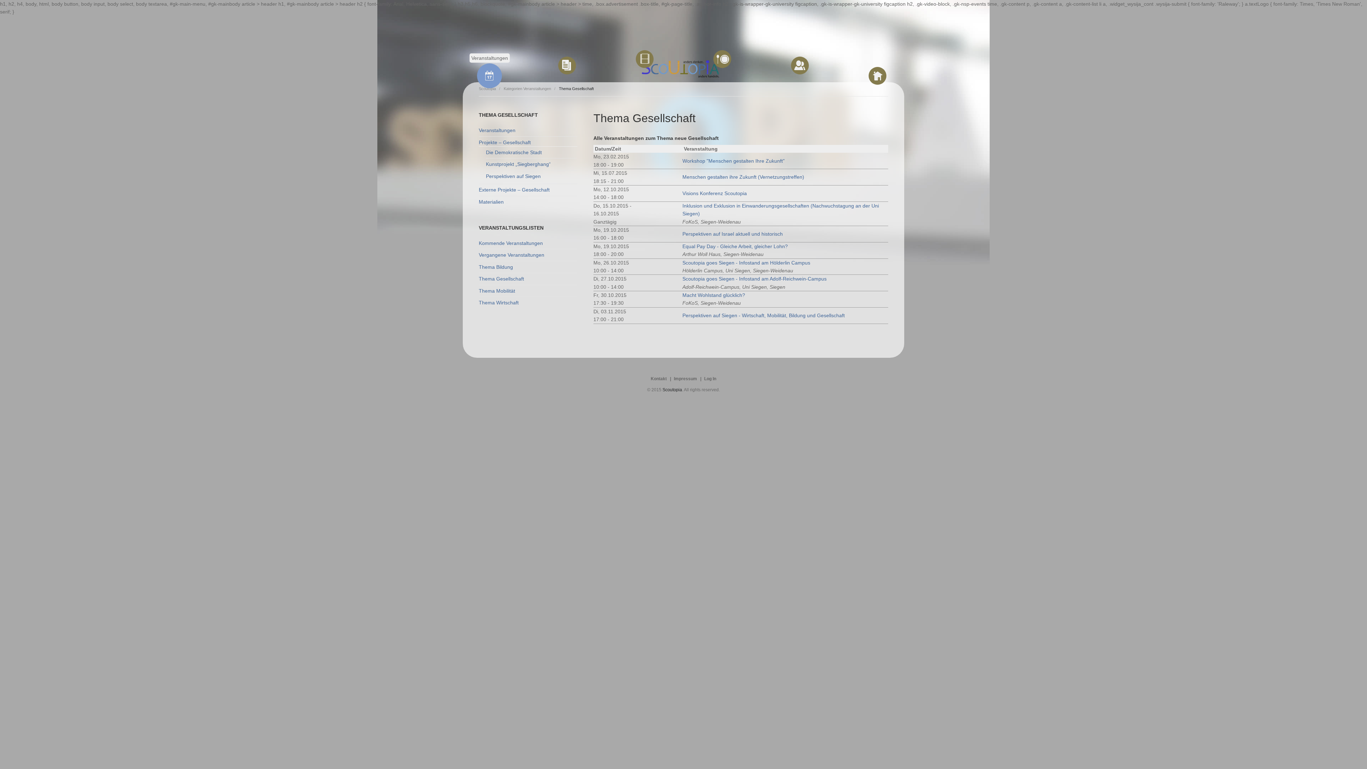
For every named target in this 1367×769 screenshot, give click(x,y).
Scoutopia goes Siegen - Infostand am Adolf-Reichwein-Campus (754, 279)
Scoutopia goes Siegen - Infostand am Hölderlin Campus (746, 263)
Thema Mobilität (497, 291)
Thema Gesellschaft (501, 279)
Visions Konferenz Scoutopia (714, 193)
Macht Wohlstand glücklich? (713, 295)
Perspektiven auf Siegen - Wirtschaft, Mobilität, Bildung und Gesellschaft (763, 315)
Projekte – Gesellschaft (505, 142)
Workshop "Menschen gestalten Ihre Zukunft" (733, 161)
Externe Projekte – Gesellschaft (514, 190)
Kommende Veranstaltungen (511, 243)
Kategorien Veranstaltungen (527, 89)
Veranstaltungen (497, 130)
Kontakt (659, 378)
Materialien (491, 202)
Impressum (685, 378)
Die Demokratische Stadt (514, 152)
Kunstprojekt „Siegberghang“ (518, 164)
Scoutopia (672, 389)
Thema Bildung (496, 267)
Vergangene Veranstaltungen (511, 255)
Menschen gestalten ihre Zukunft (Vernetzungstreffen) (743, 177)
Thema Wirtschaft (499, 302)
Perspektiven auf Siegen (513, 176)
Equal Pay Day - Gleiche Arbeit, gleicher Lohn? (735, 246)
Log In (710, 378)
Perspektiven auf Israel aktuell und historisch (732, 234)
